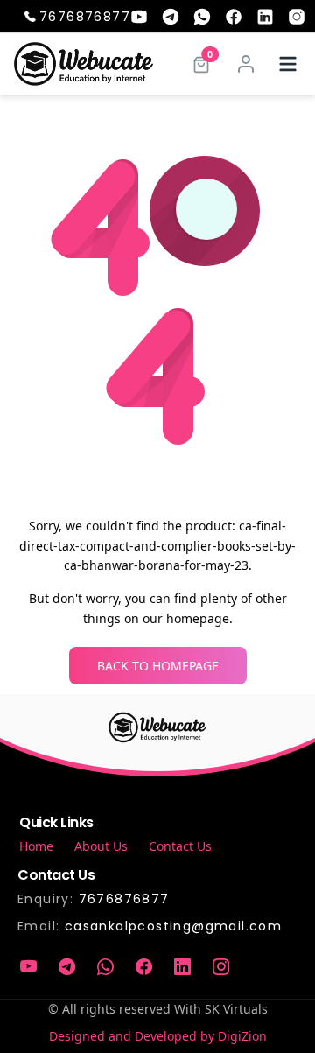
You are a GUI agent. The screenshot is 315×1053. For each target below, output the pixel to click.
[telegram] (170, 16)
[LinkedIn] (182, 967)
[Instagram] (220, 967)
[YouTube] (28, 967)
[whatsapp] (202, 16)
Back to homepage (158, 665)
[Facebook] (143, 967)
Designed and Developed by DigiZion (158, 1036)
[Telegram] (66, 967)
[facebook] (233, 16)
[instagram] (296, 16)
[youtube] (139, 16)
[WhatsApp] (105, 967)
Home (36, 846)
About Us (101, 846)
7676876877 (84, 17)
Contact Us (180, 846)
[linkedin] (265, 16)
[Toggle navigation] (288, 64)
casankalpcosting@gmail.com (173, 926)
